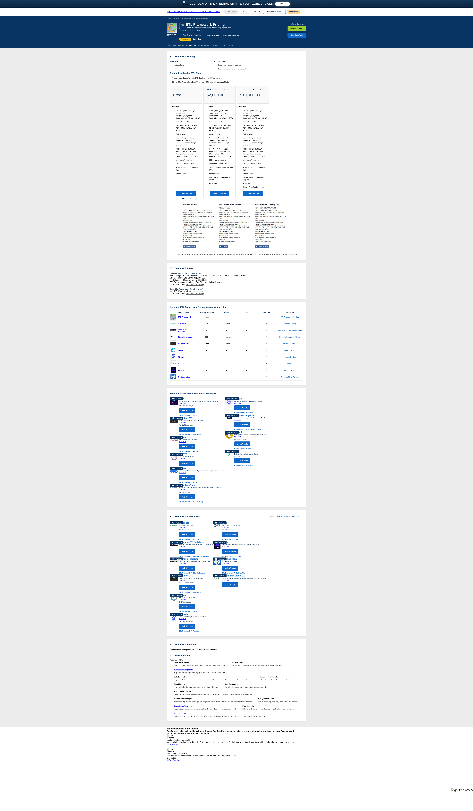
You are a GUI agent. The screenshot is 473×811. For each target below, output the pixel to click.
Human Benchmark (203, 785)
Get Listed (172, 758)
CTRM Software (236, 776)
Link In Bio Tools (236, 783)
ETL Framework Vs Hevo (187, 415)
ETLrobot (182, 324)
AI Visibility (293, 12)
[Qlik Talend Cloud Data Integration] (217, 581)
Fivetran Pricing (289, 357)
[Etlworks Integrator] (173, 337)
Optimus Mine (184, 377)
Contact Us (171, 789)
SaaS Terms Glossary (175, 787)
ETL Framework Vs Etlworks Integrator (192, 573)
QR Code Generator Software (241, 778)
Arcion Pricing (289, 370)
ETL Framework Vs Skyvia (188, 482)
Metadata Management (183, 670)
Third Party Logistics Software (241, 774)
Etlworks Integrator (186, 337)
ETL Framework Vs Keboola (244, 449)
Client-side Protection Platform (241, 781)
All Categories (172, 774)
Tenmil (198, 774)
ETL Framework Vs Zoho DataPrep (191, 502)
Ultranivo (199, 781)
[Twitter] (293, 774)
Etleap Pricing (289, 350)
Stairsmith (200, 772)
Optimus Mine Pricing (289, 377)
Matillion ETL (183, 344)
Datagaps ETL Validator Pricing (290, 330)
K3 (179, 364)
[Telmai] (229, 458)
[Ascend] (174, 444)
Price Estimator (173, 776)
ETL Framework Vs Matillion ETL (190, 435)
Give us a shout (174, 744)
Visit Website (187, 410)
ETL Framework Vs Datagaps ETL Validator (194, 556)
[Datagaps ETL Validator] (173, 330)
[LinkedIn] (294, 774)
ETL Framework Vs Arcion (231, 556)
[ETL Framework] (172, 28)
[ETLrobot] (173, 324)
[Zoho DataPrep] (174, 493)
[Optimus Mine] (173, 377)
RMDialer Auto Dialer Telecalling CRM (210, 783)
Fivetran (181, 357)
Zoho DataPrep (187, 485)
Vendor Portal (172, 778)
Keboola (238, 432)
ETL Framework (185, 19)
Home (169, 19)
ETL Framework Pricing (289, 317)
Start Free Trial (297, 35)
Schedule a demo (296, 29)
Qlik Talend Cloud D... (233, 575)
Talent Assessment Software (241, 787)
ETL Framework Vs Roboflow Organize (247, 429)
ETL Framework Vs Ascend (188, 451)
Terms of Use (190, 774)
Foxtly (198, 789)
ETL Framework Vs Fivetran (189, 631)
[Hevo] (174, 407)
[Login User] (303, 12)
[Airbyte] (229, 405)
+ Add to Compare (296, 24)
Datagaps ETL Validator (184, 330)
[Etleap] (173, 350)
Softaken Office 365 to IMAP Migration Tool (213, 792)
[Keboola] (229, 440)
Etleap (180, 350)
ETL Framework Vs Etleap (188, 612)
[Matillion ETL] (173, 343)
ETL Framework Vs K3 (230, 539)
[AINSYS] (174, 460)
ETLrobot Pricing (289, 324)
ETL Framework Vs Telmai (243, 465)
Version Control (180, 713)
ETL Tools (175, 19)
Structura (199, 776)
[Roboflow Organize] (229, 422)
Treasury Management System (242, 789)
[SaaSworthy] (193, 12)
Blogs (245, 12)
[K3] (173, 363)
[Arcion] (173, 370)
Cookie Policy (190, 776)
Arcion (181, 370)
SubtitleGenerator (203, 787)
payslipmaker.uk (202, 778)
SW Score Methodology (176, 785)
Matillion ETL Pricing (289, 344)
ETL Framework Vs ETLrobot (189, 539)
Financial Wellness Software (241, 792)
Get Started (282, 4)
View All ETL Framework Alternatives (285, 516)
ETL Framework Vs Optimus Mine (233, 573)
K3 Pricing (290, 364)
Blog (168, 783)
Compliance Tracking (183, 706)
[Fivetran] (173, 357)
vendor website (230, 254)
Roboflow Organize (244, 415)
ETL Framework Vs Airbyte (243, 413)
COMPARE (172, 34)
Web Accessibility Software (240, 785)
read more (182, 403)
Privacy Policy (190, 772)
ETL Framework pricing (195, 285)
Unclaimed (185, 39)
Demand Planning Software (240, 772)
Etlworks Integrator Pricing (289, 337)
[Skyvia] (174, 475)
